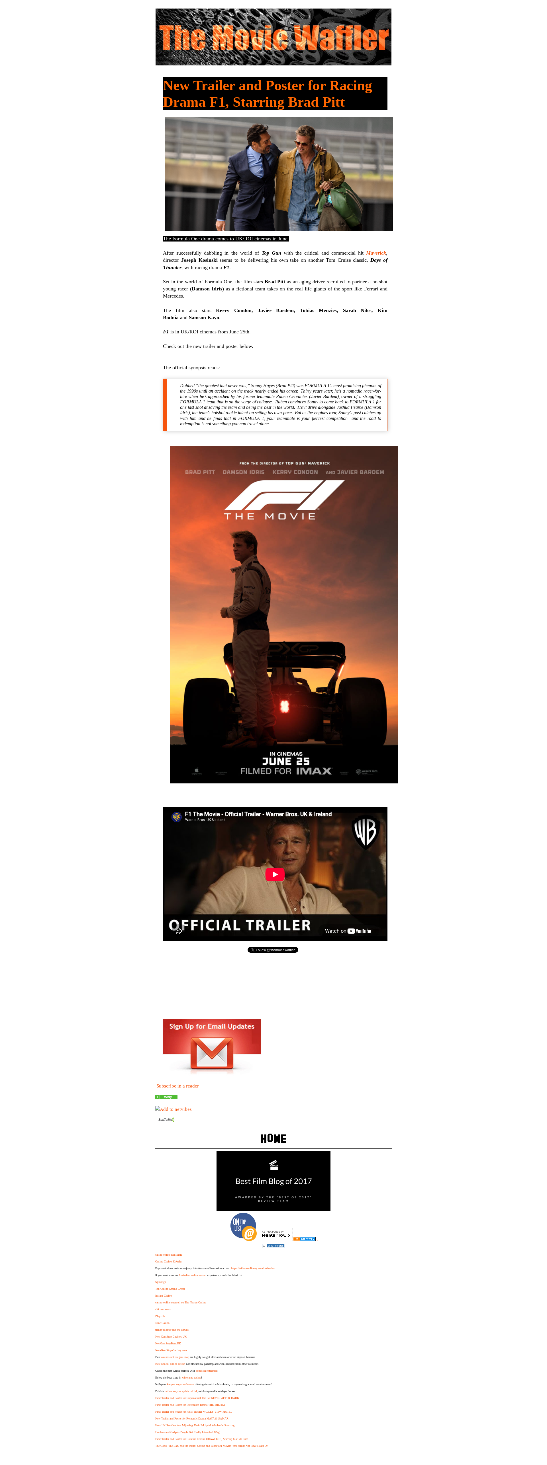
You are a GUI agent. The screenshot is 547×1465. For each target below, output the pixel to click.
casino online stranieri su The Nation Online (180, 1302)
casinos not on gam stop (175, 1357)
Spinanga (160, 1282)
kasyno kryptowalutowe (180, 1384)
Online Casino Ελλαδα (168, 1261)
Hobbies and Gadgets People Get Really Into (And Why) (187, 1432)
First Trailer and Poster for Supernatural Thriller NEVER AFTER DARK (197, 1398)
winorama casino (191, 1377)
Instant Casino (163, 1295)
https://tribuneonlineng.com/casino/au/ (253, 1268)
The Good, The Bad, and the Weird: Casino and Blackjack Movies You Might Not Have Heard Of (211, 1445)
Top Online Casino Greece (170, 1288)
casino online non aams (168, 1254)
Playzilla (160, 1316)
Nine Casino (162, 1322)
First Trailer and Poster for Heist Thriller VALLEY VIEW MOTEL (193, 1411)
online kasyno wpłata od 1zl (181, 1391)
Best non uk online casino (170, 1363)
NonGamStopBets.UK (168, 1343)
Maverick (376, 253)
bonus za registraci (206, 1370)
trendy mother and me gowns (172, 1329)
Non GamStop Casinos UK (171, 1336)
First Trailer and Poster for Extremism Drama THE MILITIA (190, 1404)
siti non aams (163, 1309)
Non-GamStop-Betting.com (171, 1350)
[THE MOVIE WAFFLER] (166, 1097)
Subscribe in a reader (177, 1086)
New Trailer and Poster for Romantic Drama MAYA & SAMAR (191, 1418)
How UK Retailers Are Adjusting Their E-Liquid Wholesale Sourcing (194, 1425)
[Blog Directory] (304, 1239)
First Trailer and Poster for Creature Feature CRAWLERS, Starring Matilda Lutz (201, 1439)
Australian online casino (192, 1275)
